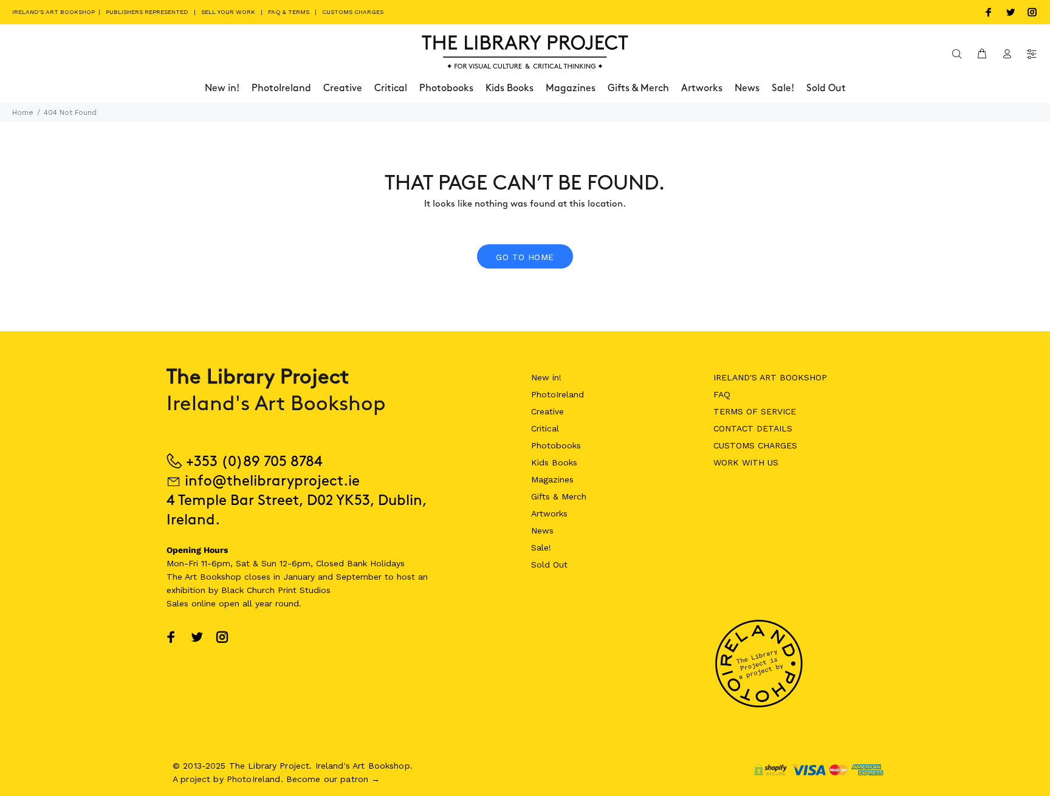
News (542, 530)
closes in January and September (313, 577)
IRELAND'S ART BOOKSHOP (54, 12)
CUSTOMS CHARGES (352, 12)
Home (22, 112)
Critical (545, 428)
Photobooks (556, 445)
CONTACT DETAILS (752, 428)
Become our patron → (333, 779)
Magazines (552, 479)
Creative (547, 411)
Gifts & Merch (558, 496)
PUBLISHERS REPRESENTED (147, 12)
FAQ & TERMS (288, 12)
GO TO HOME (525, 257)
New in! (546, 377)
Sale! (541, 547)
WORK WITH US (745, 462)
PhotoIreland (557, 394)
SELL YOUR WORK (228, 12)
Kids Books (554, 462)
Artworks (549, 513)
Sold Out (549, 564)
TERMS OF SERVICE (754, 411)
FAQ (721, 394)
